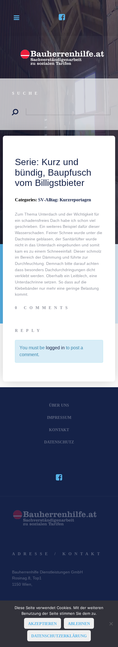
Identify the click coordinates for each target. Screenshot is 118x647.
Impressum (59, 417)
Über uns (59, 405)
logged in (55, 347)
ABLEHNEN (79, 623)
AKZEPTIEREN (42, 623)
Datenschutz (59, 442)
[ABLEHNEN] (111, 623)
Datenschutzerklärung (59, 636)
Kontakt (59, 429)
